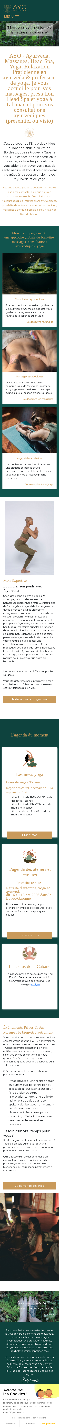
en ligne (35, 984)
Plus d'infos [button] (29, 835)
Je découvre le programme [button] (30, 699)
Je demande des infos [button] (29, 1185)
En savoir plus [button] (29, 935)
